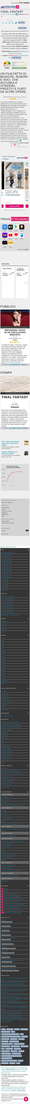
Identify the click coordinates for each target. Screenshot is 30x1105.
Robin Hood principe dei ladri (8, 969)
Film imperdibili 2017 (6, 576)
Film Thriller (4, 623)
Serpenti (3, 852)
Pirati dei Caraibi (6, 1046)
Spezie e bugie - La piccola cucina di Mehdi (12, 841)
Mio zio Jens (4, 768)
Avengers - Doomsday (6, 730)
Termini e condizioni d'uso (8, 1089)
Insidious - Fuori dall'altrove (11, 902)
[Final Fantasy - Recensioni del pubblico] (15, 325)
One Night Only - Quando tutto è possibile (14, 904)
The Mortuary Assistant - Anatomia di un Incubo (12, 823)
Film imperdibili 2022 (6, 563)
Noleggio (24, 51)
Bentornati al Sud (5, 746)
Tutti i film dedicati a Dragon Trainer (10, 1034)
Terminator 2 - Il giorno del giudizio (13, 912)
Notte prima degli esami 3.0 (8, 964)
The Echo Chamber (6, 846)
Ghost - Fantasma (5, 955)
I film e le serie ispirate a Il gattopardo (11, 1036)
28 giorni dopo (24, 1029)
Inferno (3, 920)
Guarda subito (14, 206)
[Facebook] (3, 23)
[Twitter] (6, 23)
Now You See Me (6, 1031)
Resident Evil (4, 732)
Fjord (2, 740)
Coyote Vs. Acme (5, 704)
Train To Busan (4, 693)
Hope (2, 743)
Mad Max (20, 1060)
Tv (20, 1069)
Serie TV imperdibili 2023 (7, 601)
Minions (3, 1029)
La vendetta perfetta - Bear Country (13, 910)
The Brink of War (5, 787)
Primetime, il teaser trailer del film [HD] (10, 1014)
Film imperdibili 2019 (6, 571)
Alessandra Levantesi (8, 523)
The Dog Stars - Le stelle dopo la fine (13, 899)
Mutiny (2, 849)
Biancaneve (24, 1036)
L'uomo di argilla (5, 933)
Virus (3, 1048)
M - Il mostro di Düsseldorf (7, 865)
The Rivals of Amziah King (7, 781)
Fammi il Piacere (5, 699)
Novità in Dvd (4, 590)
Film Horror (4, 626)
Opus (22, 1034)
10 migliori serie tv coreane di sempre (10, 615)
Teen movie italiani (6, 1053)
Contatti (8, 1087)
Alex (3, 516)
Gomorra (17, 1029)
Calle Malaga (4, 735)
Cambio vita (4, 946)
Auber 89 (3, 860)
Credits (3, 1087)
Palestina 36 (4, 738)
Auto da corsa (24, 1046)
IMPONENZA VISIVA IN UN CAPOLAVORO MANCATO (15, 332)
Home (3, 1067)
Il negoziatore (4, 951)
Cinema (8, 1067)
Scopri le (15, 364)
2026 (6, 552)
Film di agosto (4, 584)
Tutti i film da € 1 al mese (9, 157)
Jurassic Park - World (7, 1044)
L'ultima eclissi (4, 929)
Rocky (18, 1063)
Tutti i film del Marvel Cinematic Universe (11, 1056)
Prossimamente (6, 1071)
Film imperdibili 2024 (6, 558)
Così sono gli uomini (6, 776)
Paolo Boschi (5, 521)
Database (14, 1067)
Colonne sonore (21, 1071)
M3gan (13, 1031)
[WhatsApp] (13, 23)
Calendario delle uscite (7, 716)
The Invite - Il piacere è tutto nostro (9, 722)
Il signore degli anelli (7, 1058)
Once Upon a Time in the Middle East (10, 771)
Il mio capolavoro (13, 195)
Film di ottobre (4, 587)
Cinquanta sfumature (19, 1044)
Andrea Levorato (7, 511)
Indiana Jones (9, 1048)
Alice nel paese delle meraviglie (9, 1060)
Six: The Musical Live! (6, 784)
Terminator (12, 1063)
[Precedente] (3, 282)
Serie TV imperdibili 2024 (7, 599)
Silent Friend (4, 696)
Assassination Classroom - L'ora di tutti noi (11, 773)
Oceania (6, 888)
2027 (2, 552)
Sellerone (4, 513)
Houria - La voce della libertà (8, 938)
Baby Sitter (21, 1039)
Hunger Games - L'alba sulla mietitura (10, 724)
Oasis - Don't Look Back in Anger (9, 854)
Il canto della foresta (6, 759)
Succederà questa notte (7, 754)
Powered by (20, 249)
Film (19, 1067)
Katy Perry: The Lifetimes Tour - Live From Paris (13, 805)
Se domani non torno (6, 756)
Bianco (3, 762)
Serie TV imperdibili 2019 (7, 612)
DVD (22, 55)
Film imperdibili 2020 (6, 568)
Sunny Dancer (4, 709)
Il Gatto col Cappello (6, 748)
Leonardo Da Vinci (14, 1041)
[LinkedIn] (9, 23)
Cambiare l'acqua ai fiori (7, 751)
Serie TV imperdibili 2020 (7, 609)
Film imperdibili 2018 (6, 574)
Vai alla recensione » (15, 362)
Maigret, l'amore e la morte (7, 779)
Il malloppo (4, 691)
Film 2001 (3, 14)
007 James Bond (15, 1046)
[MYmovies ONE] (22, 158)
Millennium (21, 1051)
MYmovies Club (5, 1073)
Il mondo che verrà (5, 942)
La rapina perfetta (5, 924)
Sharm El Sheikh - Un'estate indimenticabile (12, 960)
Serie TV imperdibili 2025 (7, 596)
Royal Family (5, 1041)
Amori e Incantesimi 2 (6, 844)
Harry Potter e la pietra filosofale (12, 896)
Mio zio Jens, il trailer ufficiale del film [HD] (11, 1017)
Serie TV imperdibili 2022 (7, 604)
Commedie (3, 621)
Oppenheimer (14, 1039)
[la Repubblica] (20, 3)
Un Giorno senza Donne (7, 857)
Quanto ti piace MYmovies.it (8, 547)
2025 (9, 552)
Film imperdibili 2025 (6, 555)
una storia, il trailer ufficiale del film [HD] (11, 1011)
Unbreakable (17, 1048)
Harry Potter (14, 1051)
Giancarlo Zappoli (7, 502)
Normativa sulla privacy (18, 1087)
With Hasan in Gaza (6, 868)
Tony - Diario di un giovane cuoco (12, 907)
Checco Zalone (5, 1039)
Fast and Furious (16, 1053)
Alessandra (5, 514)
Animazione (4, 629)
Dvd (17, 1069)
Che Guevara (5, 1063)
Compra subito (16, 58)
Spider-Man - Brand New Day (11, 894)
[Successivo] (26, 282)
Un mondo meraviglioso (7, 701)
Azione (3, 632)
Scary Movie (10, 1029)
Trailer (4, 530)
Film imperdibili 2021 (6, 566)
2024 (13, 552)
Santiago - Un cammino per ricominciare (11, 727)
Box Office (25, 1069)
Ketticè (3, 707)
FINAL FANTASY (15, 396)
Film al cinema (4, 582)
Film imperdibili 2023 (6, 560)
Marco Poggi (5, 507)
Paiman (4, 509)
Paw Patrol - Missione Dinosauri (9, 836)
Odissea (6, 891)
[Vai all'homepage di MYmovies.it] (10, 8)
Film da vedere (4, 579)
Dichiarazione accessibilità (8, 1090)
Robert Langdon (5, 1051)
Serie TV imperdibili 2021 (7, 607)
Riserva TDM (21, 1089)
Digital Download (15, 53)
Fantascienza (11, 14)
